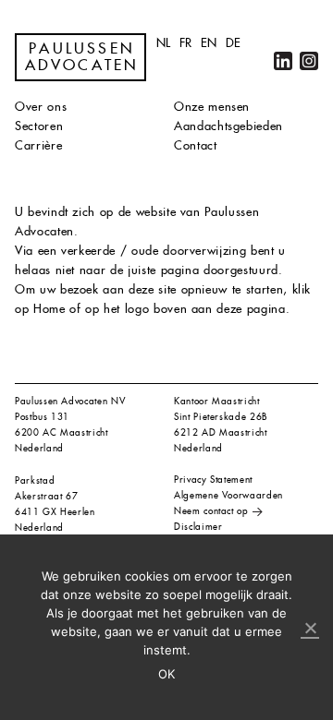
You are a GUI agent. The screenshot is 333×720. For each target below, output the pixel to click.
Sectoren (39, 126)
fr (185, 43)
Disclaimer (198, 527)
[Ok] (310, 628)
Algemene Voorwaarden (228, 495)
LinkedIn (283, 61)
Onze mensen (212, 106)
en (209, 43)
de (233, 43)
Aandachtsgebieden (228, 126)
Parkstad (35, 480)
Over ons (41, 106)
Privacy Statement (213, 480)
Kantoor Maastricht (217, 401)
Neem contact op (211, 511)
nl (163, 43)
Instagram (309, 61)
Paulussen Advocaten (82, 57)
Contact (195, 145)
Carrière (38, 145)
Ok (167, 673)
